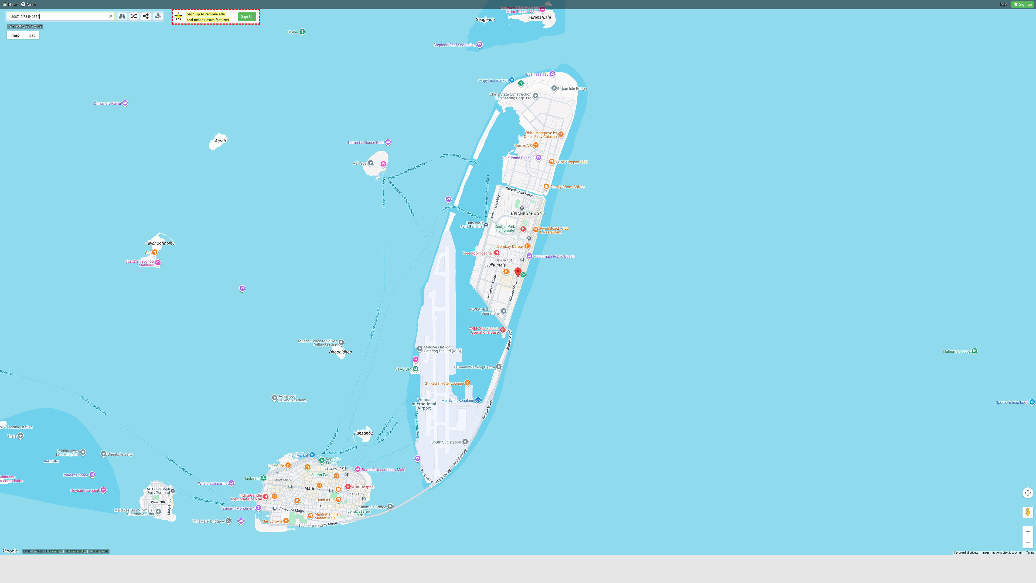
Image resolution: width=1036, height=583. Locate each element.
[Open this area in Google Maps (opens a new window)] (10, 551)
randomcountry (76, 551)
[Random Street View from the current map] (134, 16)
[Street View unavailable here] (122, 16)
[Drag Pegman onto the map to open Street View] (1028, 512)
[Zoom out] (1028, 542)
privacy (40, 551)
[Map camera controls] (1028, 492)
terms (27, 551)
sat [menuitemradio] (32, 35)
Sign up (1025, 4)
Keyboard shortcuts (966, 552)
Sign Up (247, 17)
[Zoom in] (1028, 531)
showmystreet (99, 551)
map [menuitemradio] (15, 35)
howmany (55, 551)
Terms (1030, 552)
